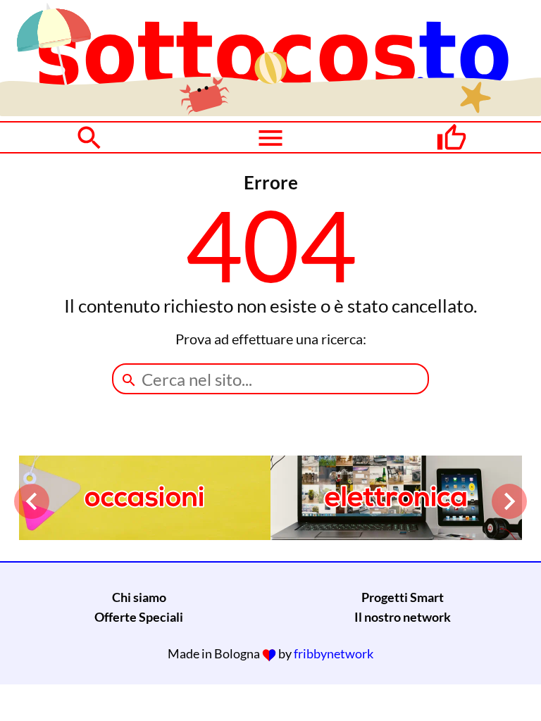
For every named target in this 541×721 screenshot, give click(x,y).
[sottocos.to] (270, 111)
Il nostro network (402, 617)
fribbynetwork (333, 653)
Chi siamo (139, 597)
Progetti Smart (402, 597)
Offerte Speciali (138, 617)
